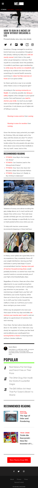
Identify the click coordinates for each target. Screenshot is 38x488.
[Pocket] (22, 44)
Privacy (19, 479)
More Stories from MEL (19, 460)
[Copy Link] (27, 44)
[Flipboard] (16, 44)
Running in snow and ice (15, 116)
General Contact (19, 482)
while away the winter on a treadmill (18, 68)
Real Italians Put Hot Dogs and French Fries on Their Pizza (20, 370)
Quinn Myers (10, 9)
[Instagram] (32, 44)
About (12, 479)
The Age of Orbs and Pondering (25, 418)
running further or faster (12, 336)
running (30, 116)
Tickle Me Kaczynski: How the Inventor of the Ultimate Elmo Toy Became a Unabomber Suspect (27, 439)
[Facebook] (11, 44)
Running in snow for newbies (17, 123)
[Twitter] (5, 44)
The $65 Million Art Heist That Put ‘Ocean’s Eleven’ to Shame (21, 391)
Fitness (3, 9)
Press (26, 479)
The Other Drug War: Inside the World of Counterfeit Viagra (21, 381)
